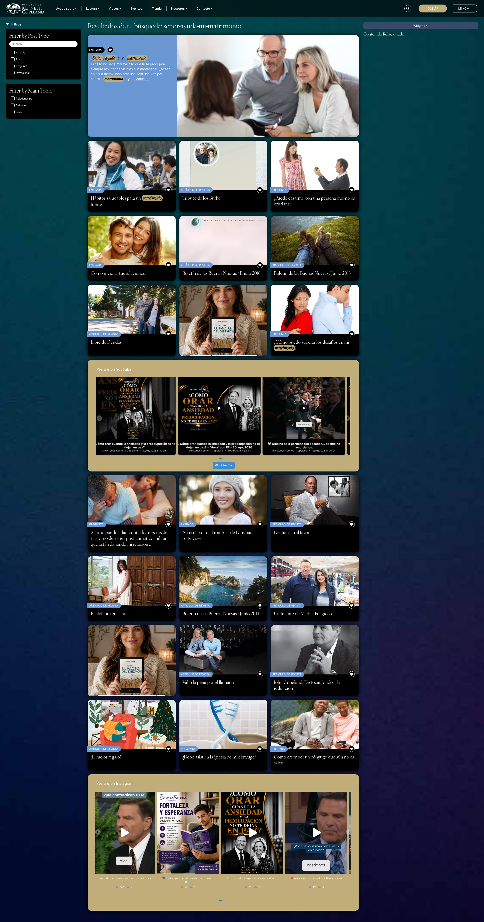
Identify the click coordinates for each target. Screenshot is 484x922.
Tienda (157, 8)
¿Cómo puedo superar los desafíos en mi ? (311, 345)
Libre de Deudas (106, 342)
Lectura (91, 8)
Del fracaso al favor (291, 532)
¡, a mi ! (119, 58)
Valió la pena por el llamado (208, 682)
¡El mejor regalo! (106, 757)
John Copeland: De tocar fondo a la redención (307, 685)
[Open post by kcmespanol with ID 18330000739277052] (191, 833)
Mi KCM (463, 8)
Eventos (136, 8)
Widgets (419, 26)
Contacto (203, 8)
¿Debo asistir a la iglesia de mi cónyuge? (219, 757)
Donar (432, 8)
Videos (114, 8)
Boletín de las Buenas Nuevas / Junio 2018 (312, 273)
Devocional (22, 73)
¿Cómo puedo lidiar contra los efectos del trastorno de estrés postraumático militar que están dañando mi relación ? (130, 538)
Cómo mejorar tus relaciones (118, 273)
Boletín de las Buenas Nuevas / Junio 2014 (220, 613)
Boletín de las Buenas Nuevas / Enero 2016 (221, 273)
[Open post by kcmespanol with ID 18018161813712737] (255, 833)
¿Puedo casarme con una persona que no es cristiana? (314, 201)
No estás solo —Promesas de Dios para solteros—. (218, 535)
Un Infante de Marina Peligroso (303, 613)
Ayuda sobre (65, 8)
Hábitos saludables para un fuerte (126, 201)
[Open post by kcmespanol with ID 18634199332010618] (127, 833)
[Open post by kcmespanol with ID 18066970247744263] (319, 833)
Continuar (142, 78)
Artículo (20, 52)
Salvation (21, 105)
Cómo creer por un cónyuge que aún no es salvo (314, 759)
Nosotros (178, 8)
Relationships (24, 98)
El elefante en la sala (110, 613)
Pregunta (21, 66)
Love (19, 112)
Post (18, 59)
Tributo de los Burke (201, 198)
